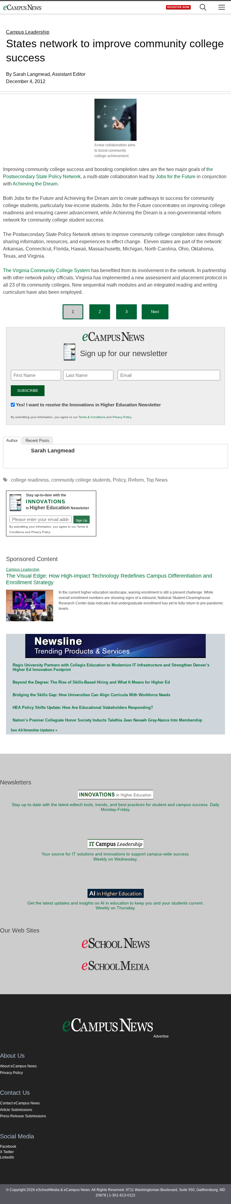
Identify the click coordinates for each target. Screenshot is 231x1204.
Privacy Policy (121, 417)
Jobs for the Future (176, 176)
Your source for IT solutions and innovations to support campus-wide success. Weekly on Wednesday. (116, 856)
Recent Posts (37, 440)
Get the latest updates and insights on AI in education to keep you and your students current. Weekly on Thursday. (115, 905)
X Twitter (7, 1152)
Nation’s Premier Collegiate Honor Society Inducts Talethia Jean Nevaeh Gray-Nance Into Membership (107, 720)
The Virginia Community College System (46, 270)
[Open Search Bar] (203, 7)
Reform (136, 480)
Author (12, 440)
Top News (157, 480)
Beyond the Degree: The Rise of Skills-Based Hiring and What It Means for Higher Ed (91, 682)
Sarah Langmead (53, 451)
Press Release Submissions (23, 1116)
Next (155, 311)
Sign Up (81, 520)
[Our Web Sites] (115, 943)
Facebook (8, 1146)
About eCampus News (18, 1066)
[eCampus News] (22, 7)
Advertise (161, 1036)
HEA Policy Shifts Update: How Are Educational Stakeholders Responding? (83, 707)
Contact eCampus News (20, 1103)
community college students (80, 480)
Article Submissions (16, 1110)
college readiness (30, 480)
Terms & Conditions (92, 417)
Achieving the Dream (35, 183)
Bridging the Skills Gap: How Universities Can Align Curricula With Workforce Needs (91, 695)
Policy (119, 480)
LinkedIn (7, 1157)
